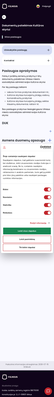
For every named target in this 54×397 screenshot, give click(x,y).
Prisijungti (46, 6)
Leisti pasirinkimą (27, 239)
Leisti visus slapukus (27, 231)
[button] (27, 131)
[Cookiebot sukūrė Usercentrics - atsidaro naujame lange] (40, 147)
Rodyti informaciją (38, 223)
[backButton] (4, 17)
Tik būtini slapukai (27, 247)
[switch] (47, 197)
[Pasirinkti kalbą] (38, 6)
